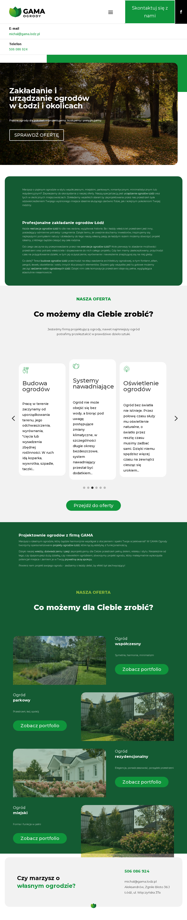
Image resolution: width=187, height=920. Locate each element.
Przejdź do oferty (93, 505)
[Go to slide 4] (96, 488)
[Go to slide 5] (100, 488)
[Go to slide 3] (92, 488)
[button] (13, 418)
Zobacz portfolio (141, 669)
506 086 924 (18, 49)
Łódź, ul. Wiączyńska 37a (143, 892)
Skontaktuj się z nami (150, 11)
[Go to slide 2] (88, 488)
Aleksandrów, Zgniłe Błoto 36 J (147, 887)
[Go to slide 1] (84, 488)
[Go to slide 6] (105, 488)
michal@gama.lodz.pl (24, 34)
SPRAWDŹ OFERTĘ (36, 135)
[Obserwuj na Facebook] (181, 12)
